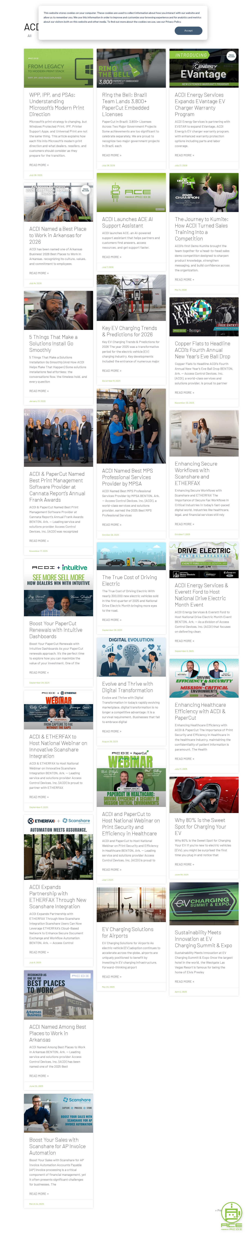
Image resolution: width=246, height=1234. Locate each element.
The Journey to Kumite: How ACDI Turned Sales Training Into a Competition (202, 228)
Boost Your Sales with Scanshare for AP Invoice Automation (57, 1146)
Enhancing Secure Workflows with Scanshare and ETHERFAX (196, 473)
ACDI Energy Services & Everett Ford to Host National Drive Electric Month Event (201, 595)
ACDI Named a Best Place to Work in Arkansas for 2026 (57, 235)
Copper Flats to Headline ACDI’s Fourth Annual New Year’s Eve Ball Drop (202, 349)
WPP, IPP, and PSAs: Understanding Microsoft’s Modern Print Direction (56, 104)
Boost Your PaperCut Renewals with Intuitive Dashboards (55, 629)
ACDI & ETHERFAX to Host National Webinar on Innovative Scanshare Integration (58, 746)
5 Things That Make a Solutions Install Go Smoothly (53, 343)
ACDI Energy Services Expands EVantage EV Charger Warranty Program (200, 104)
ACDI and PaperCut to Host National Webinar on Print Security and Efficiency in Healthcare (131, 823)
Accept (188, 30)
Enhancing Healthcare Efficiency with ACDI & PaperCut (200, 711)
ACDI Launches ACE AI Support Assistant (127, 222)
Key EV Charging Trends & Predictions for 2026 (129, 330)
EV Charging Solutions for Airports (127, 932)
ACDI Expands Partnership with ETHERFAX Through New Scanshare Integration (57, 896)
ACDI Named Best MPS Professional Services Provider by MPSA (127, 477)
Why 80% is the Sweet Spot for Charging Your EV (200, 826)
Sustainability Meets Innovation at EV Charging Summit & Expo (203, 938)
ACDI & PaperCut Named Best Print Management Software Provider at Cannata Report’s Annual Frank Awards (57, 486)
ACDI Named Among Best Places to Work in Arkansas (57, 1033)
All (30, 35)
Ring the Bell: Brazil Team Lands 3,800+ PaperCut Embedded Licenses (125, 104)
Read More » (39, 165)
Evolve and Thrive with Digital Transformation (127, 686)
